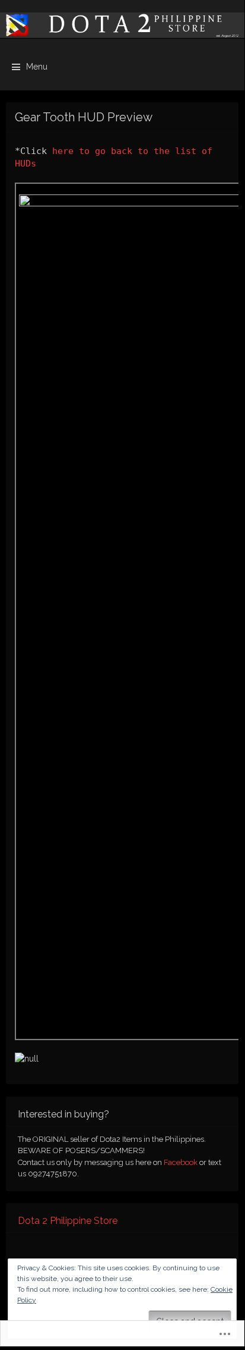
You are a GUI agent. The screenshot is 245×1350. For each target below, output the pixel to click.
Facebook (181, 1162)
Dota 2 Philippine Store (67, 1220)
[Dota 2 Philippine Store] (122, 25)
